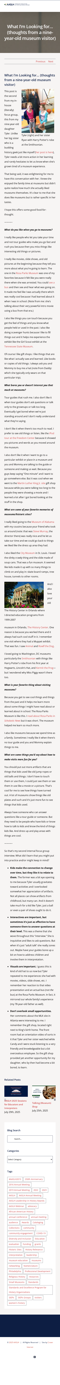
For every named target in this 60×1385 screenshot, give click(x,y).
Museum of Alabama (43, 522)
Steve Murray (40, 531)
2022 (35, 1190)
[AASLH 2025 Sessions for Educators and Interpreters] (16, 1091)
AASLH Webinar (16, 1206)
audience (13, 1222)
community (28, 1227)
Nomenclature (31, 1265)
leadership (31, 1255)
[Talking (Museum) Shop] (44, 1092)
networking (14, 1265)
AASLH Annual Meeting (30, 1195)
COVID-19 (41, 1233)
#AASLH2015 (15, 1179)
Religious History (17, 1276)
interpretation (16, 1255)
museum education (18, 1260)
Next (50, 61)
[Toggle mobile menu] (54, 7)
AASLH (12, 1195)
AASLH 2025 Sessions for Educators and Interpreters (12, 1091)
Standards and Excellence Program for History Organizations (27, 1289)
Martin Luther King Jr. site (31, 483)
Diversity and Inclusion (20, 1238)
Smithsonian (29, 658)
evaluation (14, 1244)
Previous (40, 61)
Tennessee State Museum (18, 346)
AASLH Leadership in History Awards (26, 1200)
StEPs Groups (24, 1297)
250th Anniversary (34, 1179)
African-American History (21, 1211)
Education (40, 1238)
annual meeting (38, 1217)
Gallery (20, 1091)
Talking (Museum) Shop (39, 1092)
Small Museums (16, 1282)
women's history (17, 1303)
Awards (25, 1222)
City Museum (28, 553)
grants (38, 1244)
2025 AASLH (14, 1342)
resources (34, 1276)
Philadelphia (15, 1271)
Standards (33, 1282)
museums (36, 1260)
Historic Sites (15, 1249)
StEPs (11, 1297)
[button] (5, 1100)
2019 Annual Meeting (19, 1190)
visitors (38, 1297)
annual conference (18, 1217)
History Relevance (34, 1249)
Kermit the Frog (44, 667)
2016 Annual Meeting (19, 1184)
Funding (27, 1244)
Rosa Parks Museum (27, 273)
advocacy (32, 1206)
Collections (14, 1227)
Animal (29, 646)
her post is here (44, 152)
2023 (44, 1190)
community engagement (21, 1233)
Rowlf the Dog (46, 646)
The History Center (38, 627)
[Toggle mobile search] (49, 7)
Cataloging (38, 1222)
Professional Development (37, 1271)
